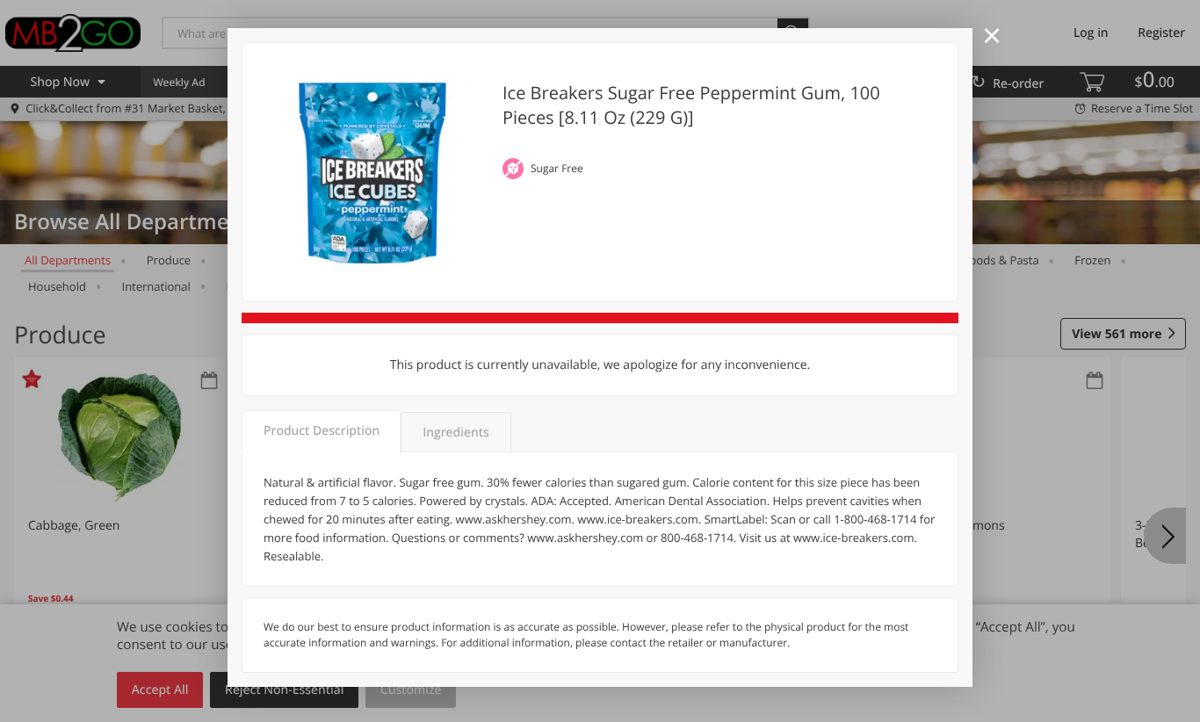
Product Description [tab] (322, 430)
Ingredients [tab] (455, 432)
